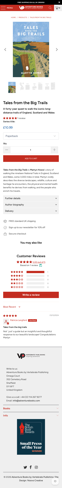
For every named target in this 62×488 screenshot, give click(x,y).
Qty (5, 143)
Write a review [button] (31, 294)
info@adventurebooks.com (26, 400)
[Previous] (5, 49)
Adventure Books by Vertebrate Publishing (33, 477)
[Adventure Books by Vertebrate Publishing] (31, 8)
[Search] (50, 8)
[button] (10, 118)
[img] (10, 315)
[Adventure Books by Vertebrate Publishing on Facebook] (30, 467)
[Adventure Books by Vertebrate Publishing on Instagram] (36, 467)
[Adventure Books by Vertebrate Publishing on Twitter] (25, 467)
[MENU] (1, 8)
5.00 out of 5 (39, 262)
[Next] (56, 49)
